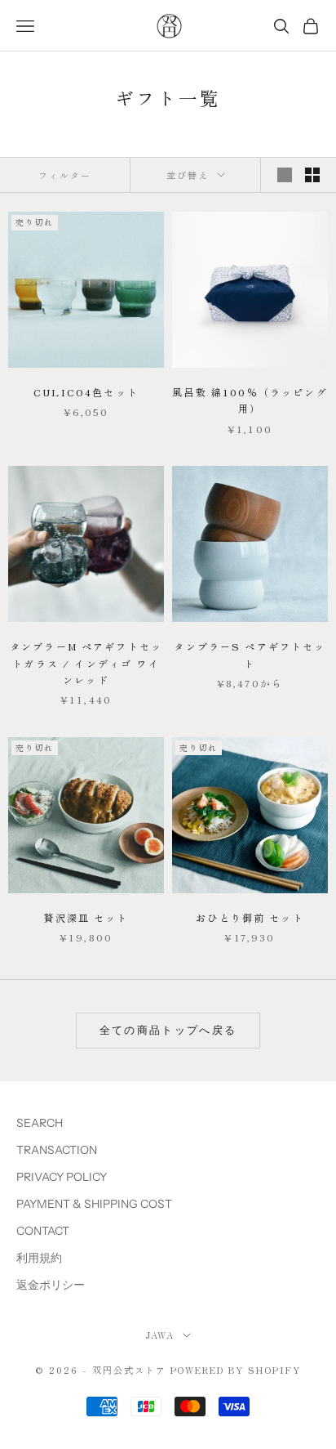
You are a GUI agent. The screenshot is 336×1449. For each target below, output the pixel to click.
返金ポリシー (50, 1284)
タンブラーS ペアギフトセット (249, 654)
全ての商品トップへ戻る (168, 1029)
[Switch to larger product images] (284, 175)
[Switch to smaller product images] (312, 175)
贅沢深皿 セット (85, 917)
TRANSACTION (56, 1150)
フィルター (64, 174)
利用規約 (39, 1257)
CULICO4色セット (86, 392)
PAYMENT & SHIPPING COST (94, 1203)
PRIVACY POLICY (61, 1176)
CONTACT (42, 1230)
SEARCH (39, 1123)
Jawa (160, 1334)
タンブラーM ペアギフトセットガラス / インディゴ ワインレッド (86, 662)
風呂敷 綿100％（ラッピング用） (249, 400)
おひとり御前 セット (250, 917)
